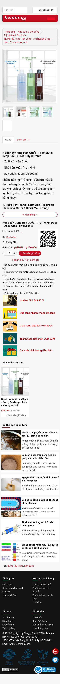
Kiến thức (7, 621)
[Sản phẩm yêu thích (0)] (45, 3)
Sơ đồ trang (8, 617)
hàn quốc (29, 565)
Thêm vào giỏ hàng (30, 253)
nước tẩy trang (15, 565)
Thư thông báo (40, 628)
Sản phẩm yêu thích (42, 624)
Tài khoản (37, 617)
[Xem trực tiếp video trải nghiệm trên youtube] (7, 125)
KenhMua (11, 237)
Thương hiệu (9, 595)
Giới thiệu (7, 584)
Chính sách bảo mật (12, 588)
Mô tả (8, 139)
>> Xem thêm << (30, 214)
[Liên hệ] (34, 3)
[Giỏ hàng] (50, 3)
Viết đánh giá (32, 259)
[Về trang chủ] (15, 17)
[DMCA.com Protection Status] (10, 669)
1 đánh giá (16, 259)
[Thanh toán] (55, 3)
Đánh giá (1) (23, 139)
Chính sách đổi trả (41, 584)
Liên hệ (6, 591)
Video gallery (8, 628)
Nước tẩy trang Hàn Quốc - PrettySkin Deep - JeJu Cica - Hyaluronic (14, 402)
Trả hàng (37, 602)
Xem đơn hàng (40, 621)
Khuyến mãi (8, 624)
